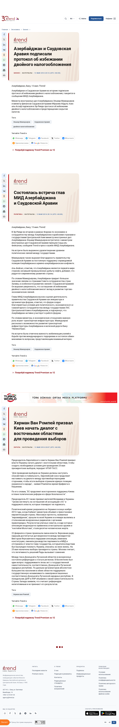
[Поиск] (65, 18)
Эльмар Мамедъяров (21, 122)
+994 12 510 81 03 (9, 695)
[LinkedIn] (30, 713)
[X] (15, 713)
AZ (110, 722)
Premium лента (37, 674)
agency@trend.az (8, 697)
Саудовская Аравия (42, 122)
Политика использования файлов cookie (105, 691)
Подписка (80, 670)
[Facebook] (10, 713)
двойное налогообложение (23, 127)
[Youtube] (20, 713)
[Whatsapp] (5, 713)
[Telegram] (25, 713)
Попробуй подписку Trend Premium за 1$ (35, 150)
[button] (4, 34)
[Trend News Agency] (9, 669)
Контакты (58, 677)
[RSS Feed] (35, 713)
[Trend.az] (10, 18)
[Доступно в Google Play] (108, 713)
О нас (56, 670)
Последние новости (39, 670)
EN (105, 722)
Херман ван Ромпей (21, 594)
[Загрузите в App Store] (92, 713)
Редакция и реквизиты (63, 674)
